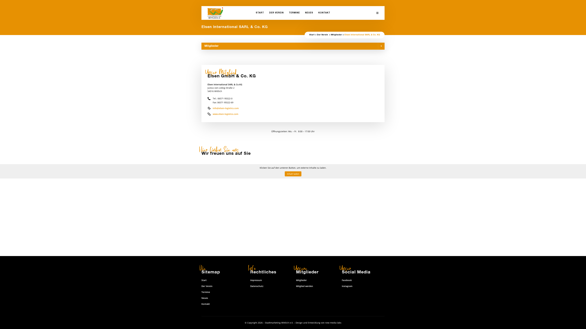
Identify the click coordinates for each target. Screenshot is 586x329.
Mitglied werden (304, 286)
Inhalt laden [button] (293, 173)
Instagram (347, 286)
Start (312, 35)
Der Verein (322, 35)
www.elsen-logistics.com (225, 114)
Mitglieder (336, 35)
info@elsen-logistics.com (226, 108)
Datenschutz (256, 286)
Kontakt (205, 303)
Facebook (347, 280)
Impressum (256, 280)
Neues (204, 298)
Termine (205, 292)
